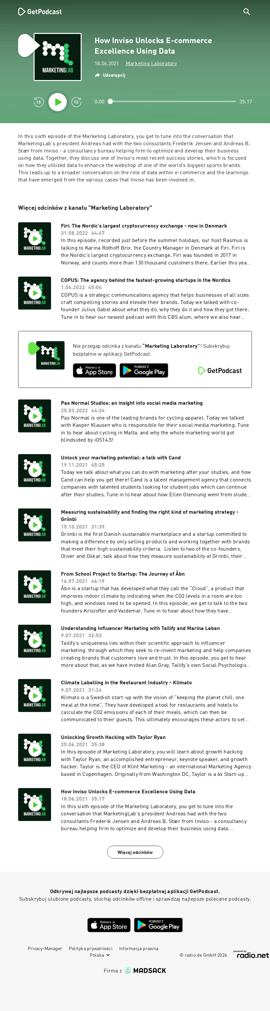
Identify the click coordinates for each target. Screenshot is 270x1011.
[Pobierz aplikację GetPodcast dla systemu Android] (144, 370)
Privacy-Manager (45, 948)
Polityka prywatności (91, 948)
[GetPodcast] (35, 11)
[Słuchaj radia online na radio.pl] (251, 954)
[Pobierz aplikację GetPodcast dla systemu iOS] (94, 370)
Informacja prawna (138, 948)
